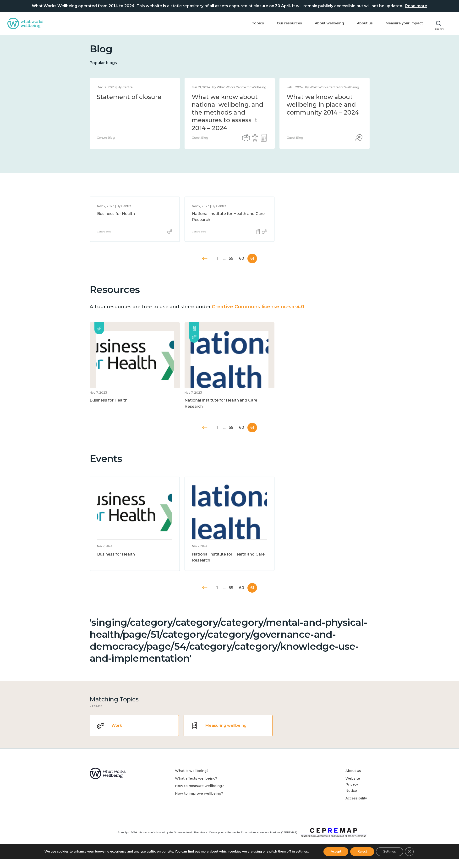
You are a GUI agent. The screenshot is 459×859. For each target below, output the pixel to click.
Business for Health (116, 213)
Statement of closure (129, 96)
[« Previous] (205, 258)
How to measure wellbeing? (199, 786)
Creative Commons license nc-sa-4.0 (258, 306)
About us (365, 23)
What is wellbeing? (191, 771)
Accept (336, 851)
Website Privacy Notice (352, 784)
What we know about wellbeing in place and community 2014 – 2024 (323, 104)
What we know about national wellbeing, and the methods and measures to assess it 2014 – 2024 (227, 112)
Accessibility (356, 798)
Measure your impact (404, 23)
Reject (362, 851)
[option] (134, 113)
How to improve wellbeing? (199, 793)
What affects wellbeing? (196, 778)
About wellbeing (329, 23)
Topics (258, 23)
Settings (389, 851)
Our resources (289, 23)
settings (302, 851)
